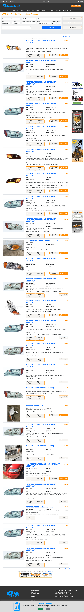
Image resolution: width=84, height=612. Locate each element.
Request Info (41, 55)
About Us (33, 600)
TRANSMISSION (33, 585)
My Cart (81, 1)
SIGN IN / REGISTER (67, 10)
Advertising (12, 1)
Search (7, 31)
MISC (62, 585)
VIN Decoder (33, 595)
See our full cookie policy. (56, 606)
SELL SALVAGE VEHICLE (26, 10)
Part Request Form (72, 23)
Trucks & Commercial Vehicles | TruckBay (63, 593)
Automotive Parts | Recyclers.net (61, 595)
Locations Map (34, 597)
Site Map (32, 599)
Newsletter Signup (4, 1)
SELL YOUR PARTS (76, 5)
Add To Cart (64, 54)
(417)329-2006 (31, 518)
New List (55, 54)
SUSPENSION (42, 585)
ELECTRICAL (50, 585)
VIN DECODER (35, 10)
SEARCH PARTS (16, 10)
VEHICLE (57, 585)
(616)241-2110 (31, 253)
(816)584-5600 (31, 459)
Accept (41, 608)
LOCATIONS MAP (51, 10)
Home (3, 31)
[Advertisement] (77, 58)
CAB (22, 585)
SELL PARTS (58, 10)
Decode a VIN (72, 18)
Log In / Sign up (46, 1)
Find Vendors (33, 596)
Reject (47, 608)
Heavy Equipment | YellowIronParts (62, 592)
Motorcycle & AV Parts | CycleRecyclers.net (64, 596)
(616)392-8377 (31, 397)
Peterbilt (21, 31)
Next (66, 36)
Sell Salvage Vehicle (35, 593)
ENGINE (26, 585)
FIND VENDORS (43, 10)
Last (69, 36)
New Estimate (72, 27)
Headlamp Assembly (14, 31)
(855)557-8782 (31, 55)
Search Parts (33, 592)
